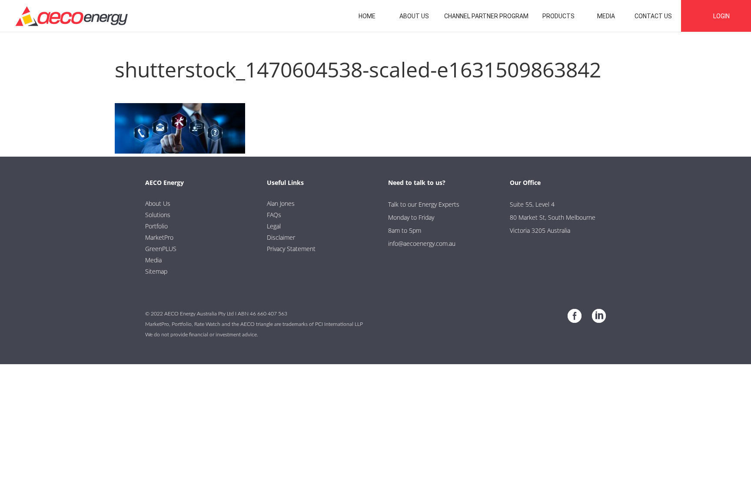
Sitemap (156, 271)
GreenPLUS (160, 249)
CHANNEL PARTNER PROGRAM (486, 16)
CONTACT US (653, 16)
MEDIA (606, 16)
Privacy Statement (291, 249)
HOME (367, 16)
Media (153, 260)
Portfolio (156, 226)
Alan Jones (281, 203)
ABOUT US (414, 16)
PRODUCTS (558, 16)
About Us (157, 203)
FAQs (274, 215)
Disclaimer (281, 237)
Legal (274, 226)
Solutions (157, 215)
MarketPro (159, 237)
